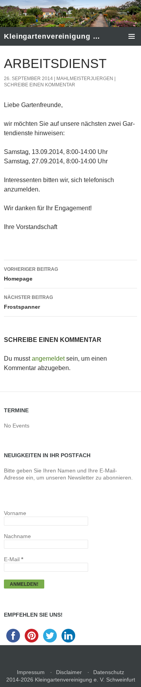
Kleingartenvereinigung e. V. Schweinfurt (53, 36)
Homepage (31, 274)
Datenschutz (108, 672)
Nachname (17, 536)
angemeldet (48, 358)
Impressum (31, 672)
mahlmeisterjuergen (84, 78)
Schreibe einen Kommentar (39, 85)
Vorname (15, 513)
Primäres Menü (131, 36)
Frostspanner (28, 302)
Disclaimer (69, 672)
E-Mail (13, 559)
